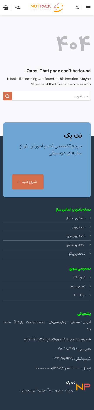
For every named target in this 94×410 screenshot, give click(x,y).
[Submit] (7, 96)
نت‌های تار (78, 227)
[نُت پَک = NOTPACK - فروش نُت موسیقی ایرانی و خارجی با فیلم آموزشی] (47, 7)
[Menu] (88, 7)
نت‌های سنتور (75, 245)
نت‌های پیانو (77, 254)
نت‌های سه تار (75, 218)
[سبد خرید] (5, 7)
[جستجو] (77, 7)
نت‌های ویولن (75, 236)
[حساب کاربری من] (17, 7)
